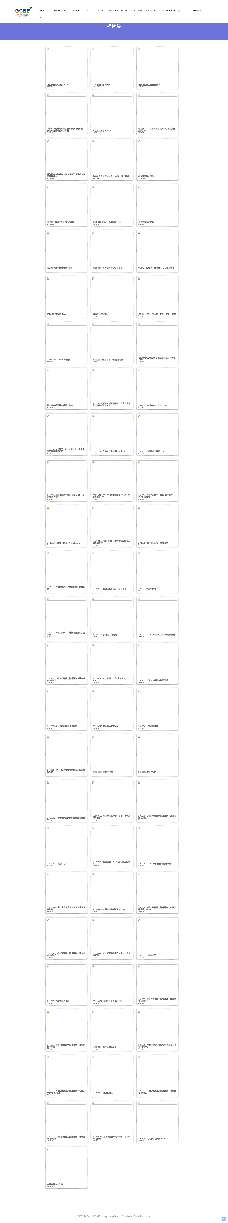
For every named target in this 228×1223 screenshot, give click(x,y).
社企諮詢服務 (112, 10)
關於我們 (43, 10)
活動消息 (56, 10)
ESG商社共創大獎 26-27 (131, 10)
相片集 (89, 10)
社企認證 (99, 10)
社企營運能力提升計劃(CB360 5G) (175, 10)
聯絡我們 (197, 10)
